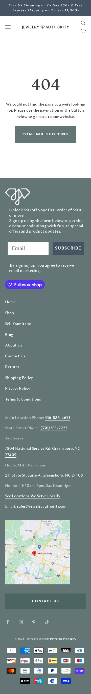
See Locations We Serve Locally (32, 496)
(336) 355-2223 (53, 428)
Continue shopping (45, 134)
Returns (12, 367)
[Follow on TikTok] (47, 622)
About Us (13, 345)
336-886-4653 (57, 417)
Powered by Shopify (63, 639)
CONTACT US (45, 601)
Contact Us (15, 356)
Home (10, 302)
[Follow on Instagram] (20, 622)
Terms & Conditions (23, 399)
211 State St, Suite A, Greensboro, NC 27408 (44, 475)
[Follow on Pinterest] (33, 622)
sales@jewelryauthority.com (42, 506)
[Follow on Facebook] (7, 622)
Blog (9, 334)
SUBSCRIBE (68, 248)
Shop (9, 313)
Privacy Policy (17, 388)
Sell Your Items (18, 324)
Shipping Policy (19, 378)
